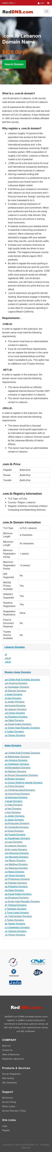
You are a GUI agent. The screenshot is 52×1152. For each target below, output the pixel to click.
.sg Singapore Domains (16, 897)
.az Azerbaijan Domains (16, 687)
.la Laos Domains (13, 842)
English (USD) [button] (8, 3)
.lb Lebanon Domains (15, 709)
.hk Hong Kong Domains (17, 793)
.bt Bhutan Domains (14, 778)
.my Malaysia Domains (16, 868)
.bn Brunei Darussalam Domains (21, 775)
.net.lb (7, 661)
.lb (5, 654)
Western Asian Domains (17, 672)
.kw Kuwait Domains (14, 705)
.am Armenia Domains (15, 683)
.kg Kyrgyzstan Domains (16, 823)
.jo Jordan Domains (14, 701)
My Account (7, 1097)
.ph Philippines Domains (17, 879)
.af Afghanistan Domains (17, 756)
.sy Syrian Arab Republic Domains (22, 727)
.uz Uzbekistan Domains (16, 927)
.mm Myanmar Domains (16, 853)
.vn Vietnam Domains (15, 931)
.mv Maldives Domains (16, 864)
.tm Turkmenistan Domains (18, 916)
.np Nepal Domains (14, 871)
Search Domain (14, 64)
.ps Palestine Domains (16, 716)
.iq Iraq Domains (12, 698)
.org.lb (7, 658)
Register (6, 1130)
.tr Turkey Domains (14, 731)
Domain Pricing (9, 1101)
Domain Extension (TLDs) (14, 1110)
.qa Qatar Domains (14, 720)
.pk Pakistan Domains (15, 882)
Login (41, 3)
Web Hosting (8, 1078)
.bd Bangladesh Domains (17, 767)
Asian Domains (12, 745)
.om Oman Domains (14, 713)
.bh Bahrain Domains (15, 690)
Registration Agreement (13, 1058)
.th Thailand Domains (15, 905)
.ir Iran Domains (12, 812)
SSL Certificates (9, 1082)
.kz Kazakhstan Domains (17, 838)
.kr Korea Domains (14, 830)
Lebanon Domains (14, 647)
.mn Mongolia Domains (16, 856)
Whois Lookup (8, 1106)
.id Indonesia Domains (15, 797)
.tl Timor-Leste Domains (16, 912)
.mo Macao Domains (15, 860)
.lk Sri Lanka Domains (15, 849)
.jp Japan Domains (14, 819)
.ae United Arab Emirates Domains (22, 679)
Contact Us (7, 1050)
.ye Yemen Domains (14, 735)
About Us (6, 1045)
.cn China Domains (14, 786)
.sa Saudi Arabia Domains (17, 724)
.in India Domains (13, 804)
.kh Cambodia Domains (16, 827)
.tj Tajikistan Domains (15, 908)
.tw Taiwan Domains (14, 923)
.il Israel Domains (13, 694)
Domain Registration (11, 1073)
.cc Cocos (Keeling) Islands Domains (23, 782)
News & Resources (10, 1054)
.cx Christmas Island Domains (19, 790)
